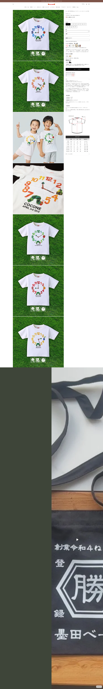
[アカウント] (86, 4)
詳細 (66, 79)
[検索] (13, 4)
